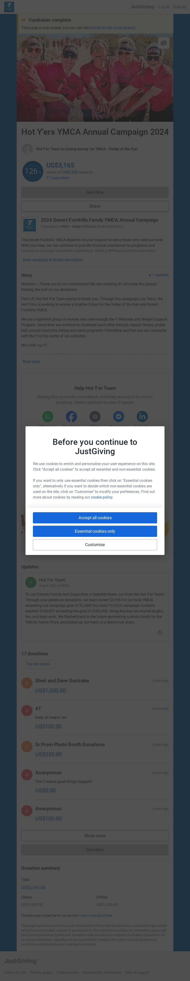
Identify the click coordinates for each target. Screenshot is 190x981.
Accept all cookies (95, 517)
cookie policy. (102, 497)
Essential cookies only (95, 531)
